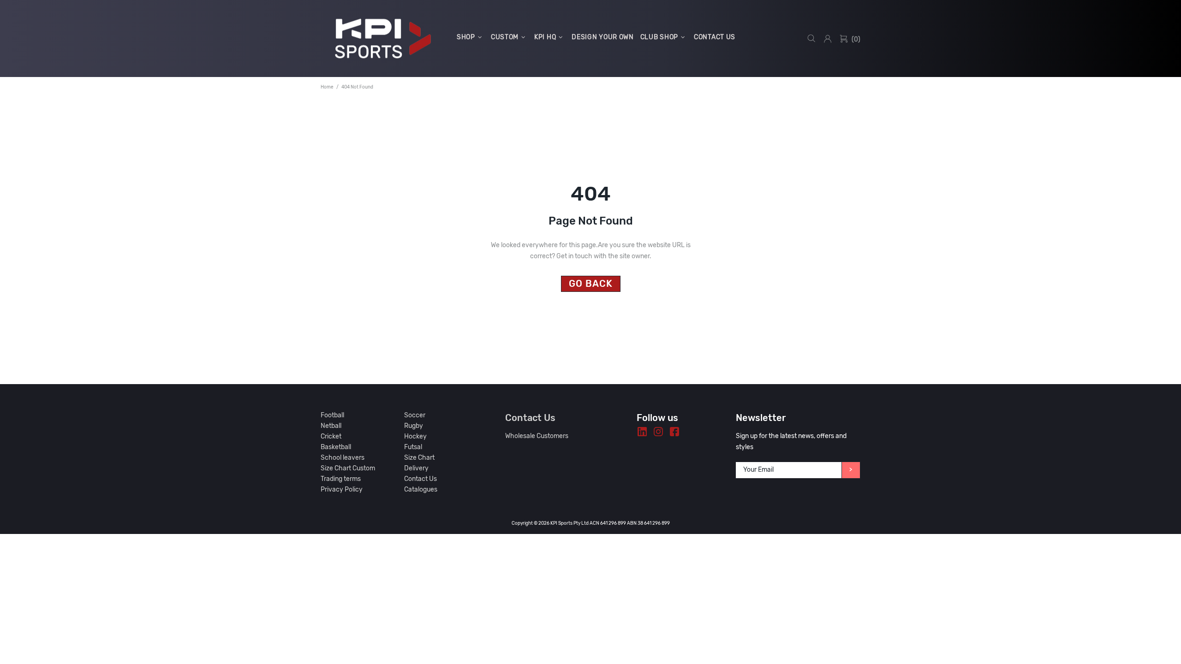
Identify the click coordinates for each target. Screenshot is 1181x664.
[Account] (827, 38)
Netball (331, 426)
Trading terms (341, 479)
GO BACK (591, 283)
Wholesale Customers (536, 436)
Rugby (413, 426)
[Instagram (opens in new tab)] (658, 431)
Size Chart (419, 458)
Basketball (336, 447)
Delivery (416, 468)
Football (332, 415)
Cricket (331, 436)
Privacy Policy (342, 489)
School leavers (342, 458)
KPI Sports (383, 38)
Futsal (413, 447)
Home (327, 87)
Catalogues (420, 489)
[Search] (811, 38)
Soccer (414, 415)
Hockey (415, 436)
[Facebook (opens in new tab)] (674, 431)
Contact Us (420, 479)
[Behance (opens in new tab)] (642, 431)
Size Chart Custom (348, 468)
